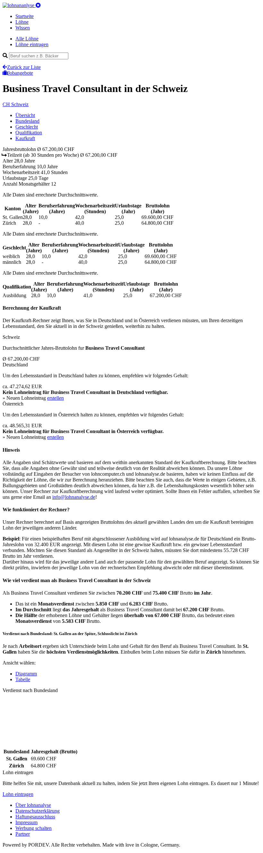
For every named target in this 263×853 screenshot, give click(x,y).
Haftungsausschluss (35, 816)
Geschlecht (26, 127)
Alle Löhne (26, 38)
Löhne (22, 22)
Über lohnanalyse (33, 805)
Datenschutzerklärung (37, 811)
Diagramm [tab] (26, 673)
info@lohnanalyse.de (73, 497)
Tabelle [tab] (22, 679)
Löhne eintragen (31, 44)
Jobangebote (20, 73)
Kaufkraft (25, 138)
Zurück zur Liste (24, 67)
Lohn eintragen (18, 794)
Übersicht (25, 115)
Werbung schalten (33, 828)
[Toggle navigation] (38, 5)
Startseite (24, 16)
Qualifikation (28, 132)
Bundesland (27, 121)
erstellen (55, 398)
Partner (22, 834)
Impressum (26, 822)
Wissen (22, 27)
